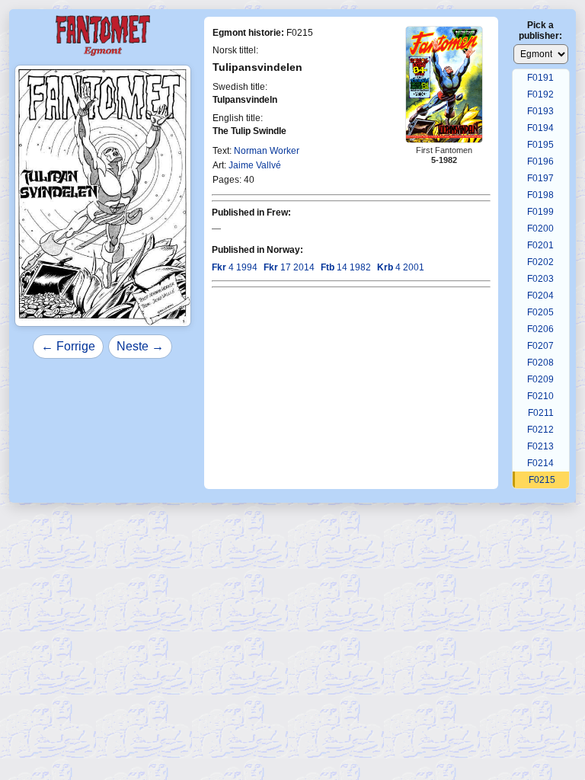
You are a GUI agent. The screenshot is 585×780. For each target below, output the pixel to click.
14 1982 (346, 267)
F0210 (540, 396)
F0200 (540, 228)
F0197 (540, 178)
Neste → (140, 346)
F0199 (540, 211)
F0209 (540, 379)
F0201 (540, 245)
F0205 (540, 312)
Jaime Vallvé (255, 165)
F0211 (541, 413)
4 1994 (234, 267)
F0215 (542, 480)
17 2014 (289, 267)
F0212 (540, 429)
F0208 (540, 362)
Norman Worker (266, 150)
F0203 (540, 278)
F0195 (540, 144)
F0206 (540, 329)
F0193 (540, 111)
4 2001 (400, 267)
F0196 (540, 161)
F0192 (540, 94)
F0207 (540, 345)
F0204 (540, 295)
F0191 (540, 77)
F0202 (540, 262)
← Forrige (68, 346)
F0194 (540, 128)
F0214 (540, 463)
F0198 (540, 195)
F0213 (540, 446)
